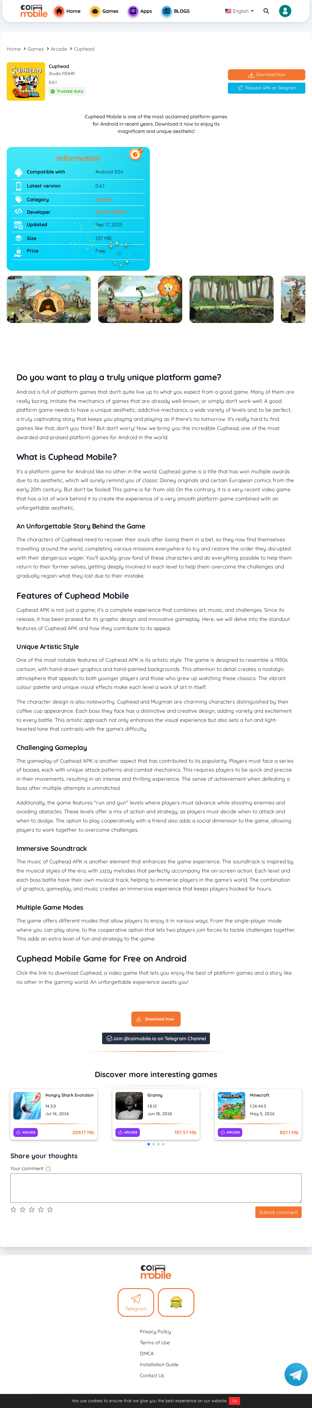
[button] (298, 299)
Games (36, 49)
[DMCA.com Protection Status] (176, 1302)
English (241, 11)
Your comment (30, 1168)
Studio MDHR (110, 212)
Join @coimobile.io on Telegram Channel (159, 1038)
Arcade (59, 49)
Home (14, 49)
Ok (234, 1401)
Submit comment (278, 1212)
